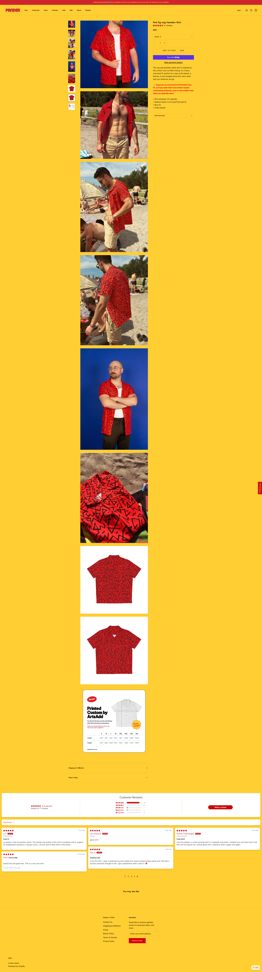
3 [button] (131, 876)
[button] (158, 25)
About (79, 10)
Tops (26, 10)
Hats (63, 10)
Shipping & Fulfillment (76, 768)
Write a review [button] (220, 807)
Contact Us (107, 922)
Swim (46, 10)
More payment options (173, 62)
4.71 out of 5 (47, 806)
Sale (71, 10)
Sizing (105, 930)
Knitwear (55, 10)
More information (160, 115)
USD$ (239, 10)
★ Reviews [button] (260, 488)
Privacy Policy (108, 941)
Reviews (88, 10)
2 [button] (128, 876)
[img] (8, 831)
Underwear (36, 10)
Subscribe (137, 941)
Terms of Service (110, 937)
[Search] (251, 10)
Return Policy (73, 778)
